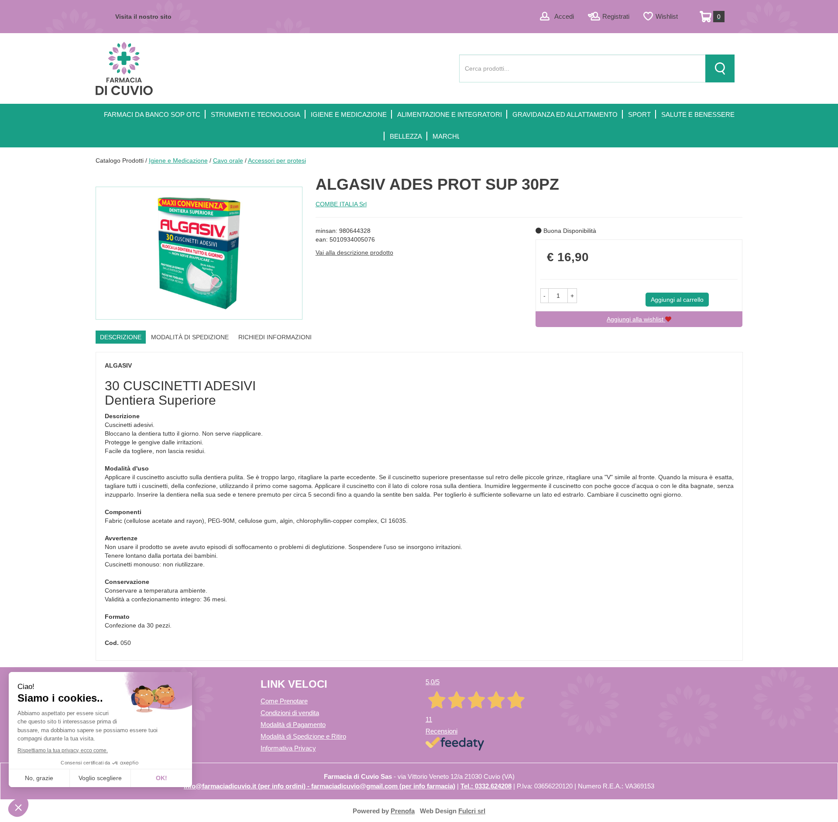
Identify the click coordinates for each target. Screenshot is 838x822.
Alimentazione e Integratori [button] (449, 114)
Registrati (615, 16)
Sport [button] (639, 114)
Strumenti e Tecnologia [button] (255, 114)
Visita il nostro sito (143, 16)
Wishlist (667, 16)
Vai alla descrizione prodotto (354, 252)
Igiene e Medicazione (178, 160)
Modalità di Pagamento (293, 724)
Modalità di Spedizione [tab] (190, 337)
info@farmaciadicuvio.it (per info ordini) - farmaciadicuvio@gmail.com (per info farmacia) (319, 786)
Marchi (446, 136)
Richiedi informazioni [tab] (275, 337)
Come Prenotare (284, 701)
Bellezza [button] (406, 136)
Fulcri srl (471, 811)
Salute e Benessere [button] (698, 114)
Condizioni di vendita (290, 712)
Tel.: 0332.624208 (486, 786)
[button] (544, 295)
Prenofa (403, 811)
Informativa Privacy (288, 748)
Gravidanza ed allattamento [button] (565, 114)
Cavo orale (228, 160)
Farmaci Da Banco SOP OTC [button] (152, 114)
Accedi (564, 16)
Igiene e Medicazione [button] (349, 114)
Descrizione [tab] (120, 337)
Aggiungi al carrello (677, 299)
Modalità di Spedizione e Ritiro (303, 736)
